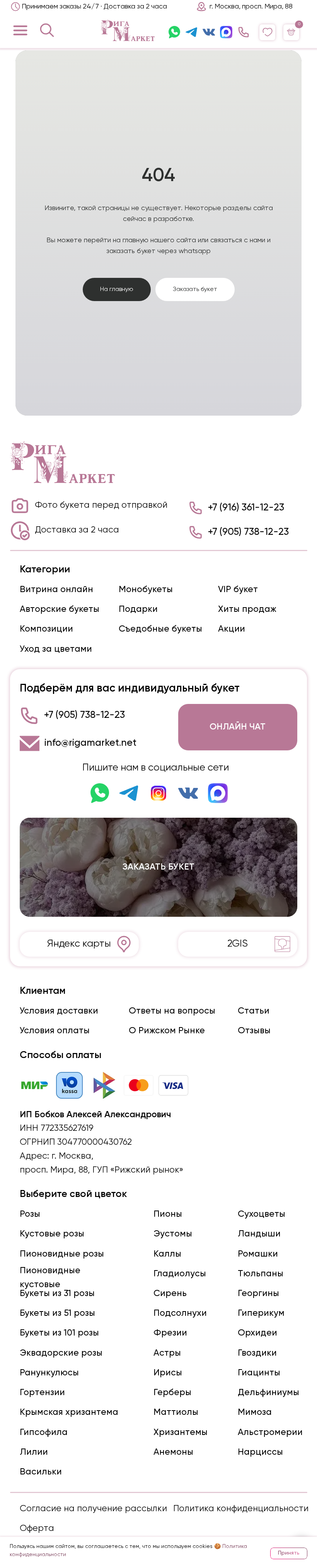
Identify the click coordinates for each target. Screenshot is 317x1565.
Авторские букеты (59, 1495)
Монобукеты (146, 1476)
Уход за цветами (56, 1535)
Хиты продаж (247, 1495)
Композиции (46, 1516)
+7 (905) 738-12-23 (248, 1419)
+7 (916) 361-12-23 (246, 1395)
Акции (231, 1516)
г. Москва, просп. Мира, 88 (251, 6)
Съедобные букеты (160, 1516)
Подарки (138, 1495)
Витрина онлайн (56, 1476)
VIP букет (238, 1476)
